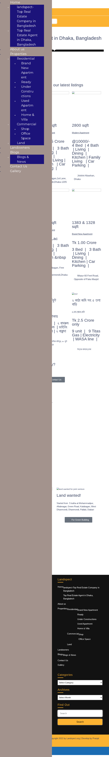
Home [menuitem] (15, 2)
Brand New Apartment (82, 234)
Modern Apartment (80, 132)
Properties (62, 608)
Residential (72, 609)
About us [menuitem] (17, 49)
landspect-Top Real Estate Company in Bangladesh (81, 589)
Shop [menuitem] (25, 129)
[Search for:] (80, 713)
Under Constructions (87, 619)
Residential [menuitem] (26, 58)
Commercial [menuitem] (26, 124)
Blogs (60, 654)
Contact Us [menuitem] (18, 166)
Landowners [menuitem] (20, 148)
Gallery (61, 665)
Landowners (63, 650)
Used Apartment (84, 624)
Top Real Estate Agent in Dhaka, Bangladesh (78, 597)
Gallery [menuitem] (15, 171)
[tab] (54, 21)
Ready (80, 614)
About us (62, 604)
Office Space (84, 639)
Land (69, 644)
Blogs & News (69, 655)
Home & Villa (83, 628)
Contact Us (63, 660)
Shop (80, 634)
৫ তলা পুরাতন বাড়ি (78, 311)
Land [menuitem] (21, 143)
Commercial (72, 633)
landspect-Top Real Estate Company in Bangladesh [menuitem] (26, 16)
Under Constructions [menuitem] (27, 91)
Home (60, 587)
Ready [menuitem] (26, 82)
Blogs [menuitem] (14, 152)
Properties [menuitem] (18, 54)
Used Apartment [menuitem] (27, 105)
